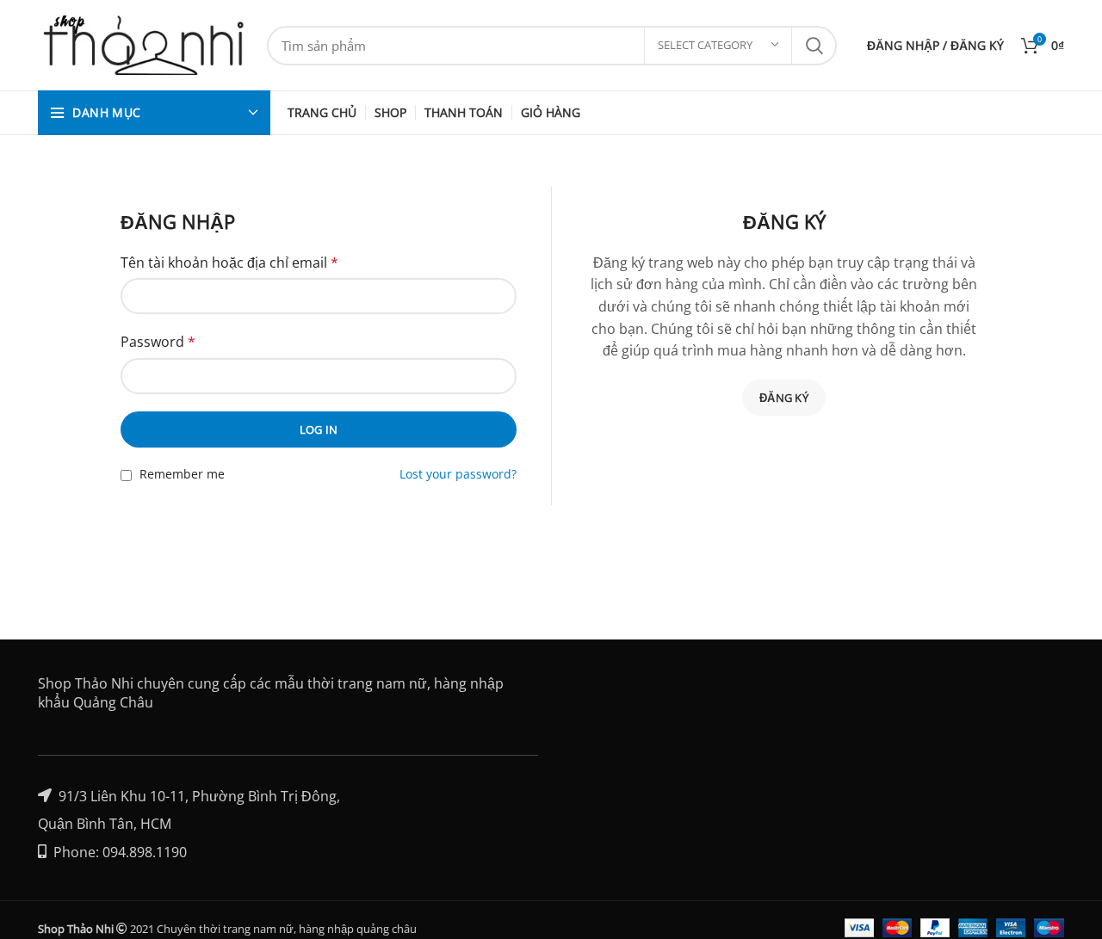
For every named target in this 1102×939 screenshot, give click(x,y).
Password (158, 341)
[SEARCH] (813, 45)
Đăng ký (783, 397)
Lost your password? (458, 474)
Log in (319, 429)
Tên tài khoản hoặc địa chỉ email (229, 262)
